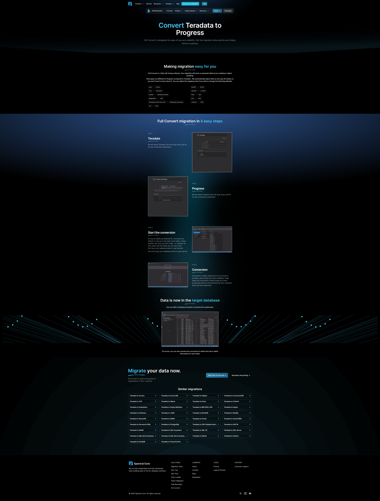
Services (149, 4)
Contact (195, 470)
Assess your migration (190, 4)
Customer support (242, 466)
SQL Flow (174, 474)
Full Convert (157, 11)
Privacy (216, 466)
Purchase (228, 11)
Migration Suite (177, 466)
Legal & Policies (219, 470)
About (194, 466)
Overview (169, 11)
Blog (178, 4)
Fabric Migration (177, 481)
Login (204, 4)
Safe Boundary (176, 484)
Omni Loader (176, 477)
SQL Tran (174, 470)
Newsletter (196, 477)
